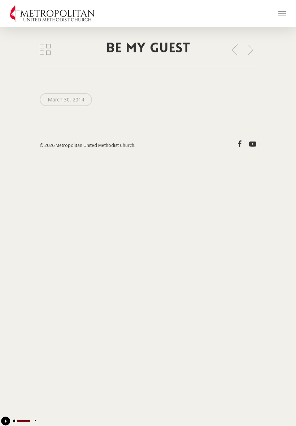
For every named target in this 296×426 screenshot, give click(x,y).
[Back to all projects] (45, 49)
